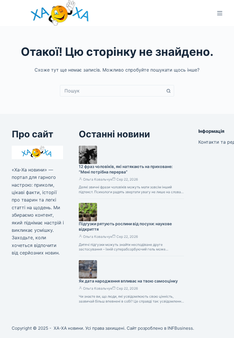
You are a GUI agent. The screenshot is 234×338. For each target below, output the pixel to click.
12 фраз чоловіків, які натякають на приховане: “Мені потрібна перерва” (126, 169)
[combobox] (111, 90)
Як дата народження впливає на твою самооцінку (128, 280)
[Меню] (219, 13)
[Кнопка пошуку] (168, 90)
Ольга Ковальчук (97, 179)
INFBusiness (180, 328)
